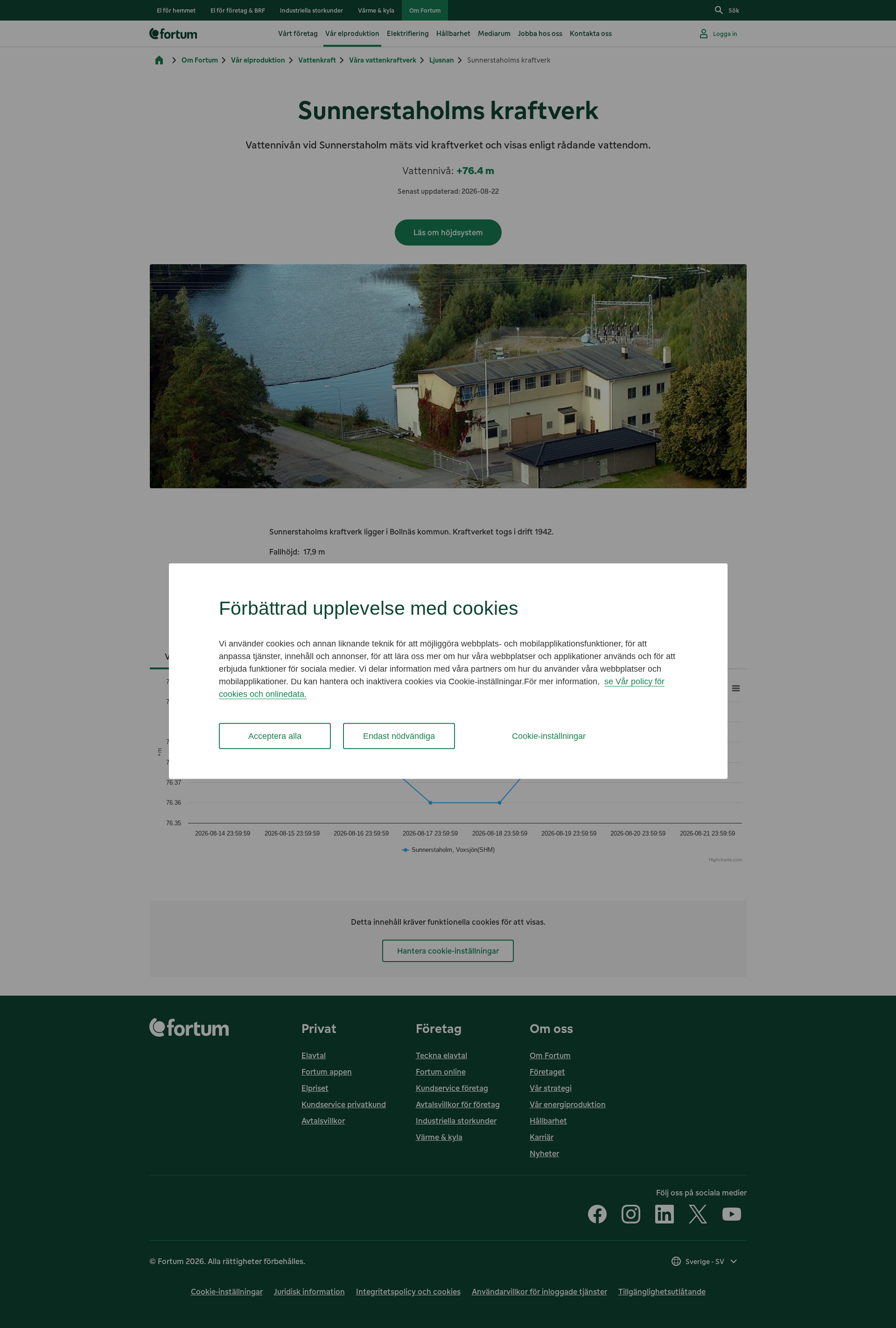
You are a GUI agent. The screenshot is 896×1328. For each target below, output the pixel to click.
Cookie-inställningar (549, 735)
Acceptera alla (274, 735)
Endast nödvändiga (399, 735)
